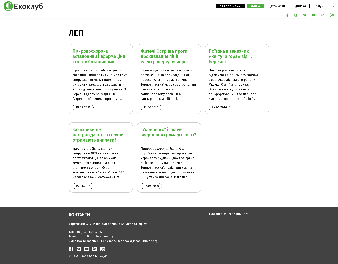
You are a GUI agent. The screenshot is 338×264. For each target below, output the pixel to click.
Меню (255, 6)
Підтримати (276, 6)
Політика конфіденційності (229, 214)
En (332, 6)
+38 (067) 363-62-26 (88, 232)
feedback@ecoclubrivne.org (137, 241)
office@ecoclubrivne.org (96, 236)
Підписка (299, 6)
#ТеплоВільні (231, 6)
